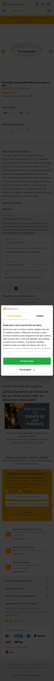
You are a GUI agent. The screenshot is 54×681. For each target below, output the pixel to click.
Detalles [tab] (40, 316)
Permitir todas (27, 361)
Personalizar (25, 370)
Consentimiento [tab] (14, 316)
